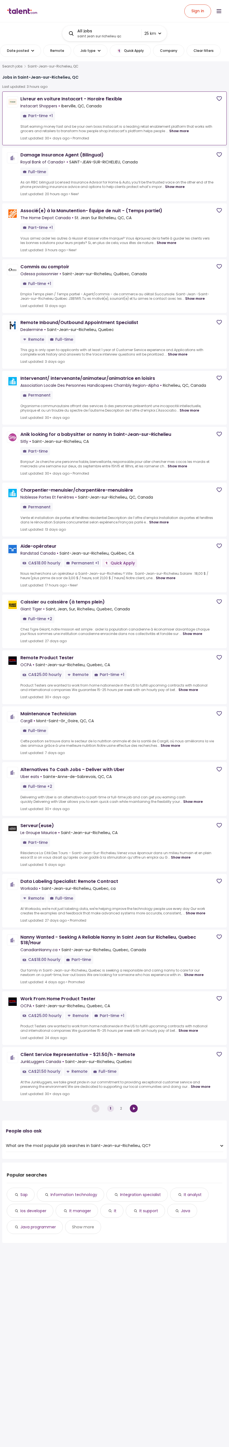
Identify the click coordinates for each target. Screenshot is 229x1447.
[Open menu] (219, 11)
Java (185, 1211)
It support (148, 1211)
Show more (179, 131)
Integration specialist (140, 1194)
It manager (80, 1211)
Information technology (74, 1194)
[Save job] (219, 98)
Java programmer (38, 1227)
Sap (24, 1194)
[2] (134, 1108)
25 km (150, 33)
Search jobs (12, 66)
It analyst (193, 1194)
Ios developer (33, 1211)
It (115, 1211)
